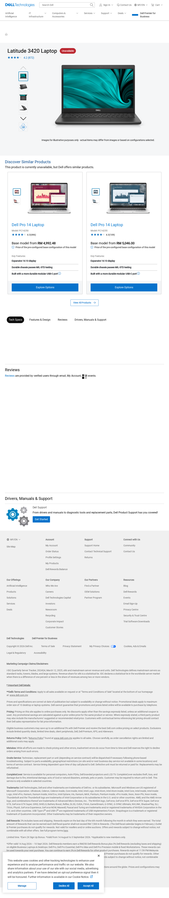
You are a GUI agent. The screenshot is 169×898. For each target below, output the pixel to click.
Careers (49, 591)
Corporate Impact (55, 621)
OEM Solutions (92, 591)
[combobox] (67, 5)
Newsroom (51, 609)
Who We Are (52, 585)
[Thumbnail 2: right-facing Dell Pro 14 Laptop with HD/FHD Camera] (16, 201)
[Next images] (23, 118)
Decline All (64, 885)
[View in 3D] (23, 126)
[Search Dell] (91, 4)
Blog (125, 585)
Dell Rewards (130, 591)
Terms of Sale (48, 646)
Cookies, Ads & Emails (135, 646)
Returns (88, 557)
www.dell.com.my (19, 695)
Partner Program (93, 597)
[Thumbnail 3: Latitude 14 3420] (23, 97)
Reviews (62, 319)
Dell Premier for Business (148, 15)
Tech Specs (15, 319)
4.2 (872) (29, 57)
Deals (9, 609)
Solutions (11, 597)
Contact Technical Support (98, 551)
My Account (52, 545)
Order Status (52, 551)
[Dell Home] (6, 34)
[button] (107, 5)
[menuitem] (38, 15)
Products (11, 591)
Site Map (11, 546)
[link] (124, 5)
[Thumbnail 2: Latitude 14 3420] (23, 86)
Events (126, 597)
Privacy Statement (72, 646)
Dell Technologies (15, 638)
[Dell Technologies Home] (20, 5)
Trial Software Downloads (136, 621)
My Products (52, 563)
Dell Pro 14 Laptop (28, 225)
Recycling (50, 615)
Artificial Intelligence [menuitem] (11, 15)
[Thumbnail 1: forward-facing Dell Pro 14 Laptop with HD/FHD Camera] (16, 192)
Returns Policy (36, 738)
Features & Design (40, 319)
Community (129, 545)
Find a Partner (91, 585)
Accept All (88, 885)
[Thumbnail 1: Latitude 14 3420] (23, 76)
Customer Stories (54, 627)
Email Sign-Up (130, 603)
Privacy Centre (130, 609)
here (66, 830)
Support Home (91, 545)
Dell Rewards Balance (57, 569)
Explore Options (45, 287)
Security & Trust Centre (135, 615)
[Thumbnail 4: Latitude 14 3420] (23, 108)
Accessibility (40, 653)
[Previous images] (23, 67)
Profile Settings (53, 557)
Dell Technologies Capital (58, 597)
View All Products (82, 302)
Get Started (41, 519)
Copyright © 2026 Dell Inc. (20, 646)
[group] (98, 97)
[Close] (98, 855)
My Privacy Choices (99, 646)
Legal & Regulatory (16, 653)
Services (11, 603)
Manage (22, 885)
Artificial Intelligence (17, 585)
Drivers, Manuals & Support (90, 319)
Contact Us (129, 551)
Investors (50, 603)
